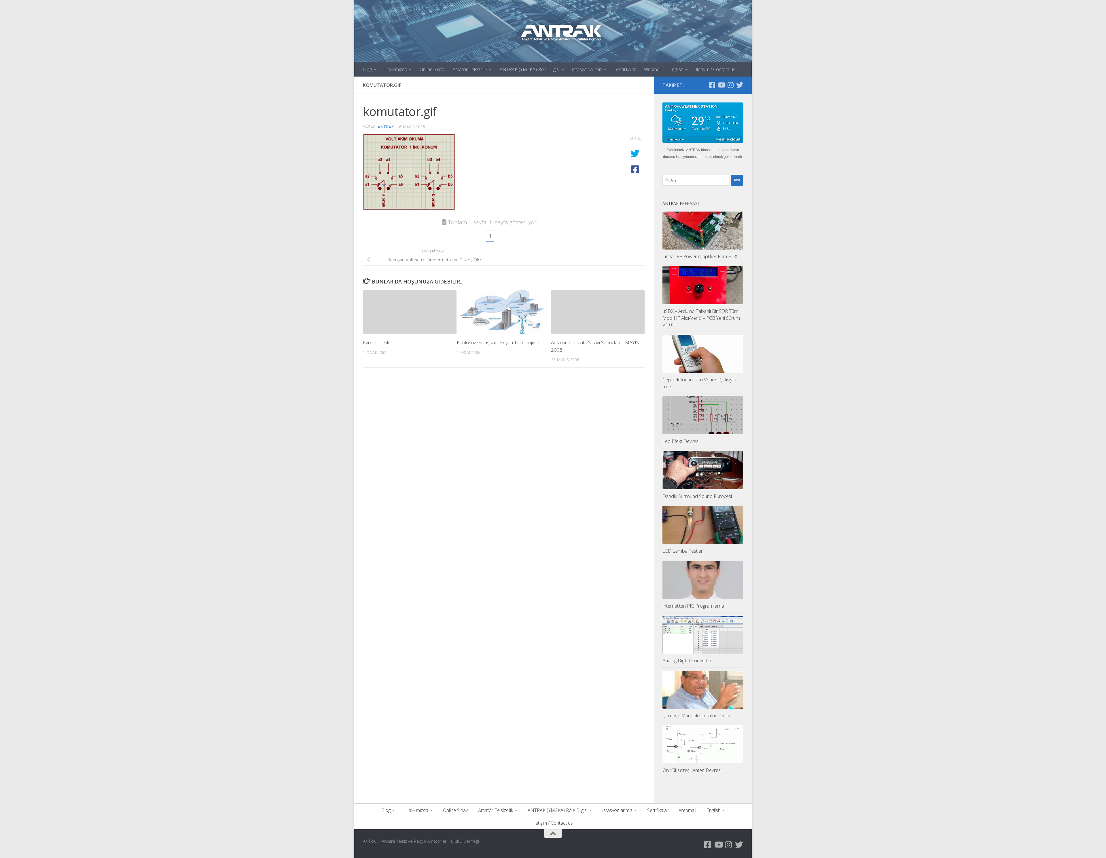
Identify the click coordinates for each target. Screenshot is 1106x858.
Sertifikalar (625, 69)
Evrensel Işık (376, 342)
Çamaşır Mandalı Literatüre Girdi (696, 715)
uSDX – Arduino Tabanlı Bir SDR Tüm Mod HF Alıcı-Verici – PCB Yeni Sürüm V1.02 (701, 318)
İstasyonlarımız (587, 69)
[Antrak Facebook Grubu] (712, 84)
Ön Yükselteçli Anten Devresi (691, 770)
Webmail (652, 69)
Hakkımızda (395, 69)
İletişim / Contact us (715, 69)
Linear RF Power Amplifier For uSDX (699, 256)
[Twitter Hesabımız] (739, 84)
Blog (367, 69)
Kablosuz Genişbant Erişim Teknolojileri (498, 342)
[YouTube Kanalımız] (721, 84)
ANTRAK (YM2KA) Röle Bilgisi (530, 69)
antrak (386, 127)
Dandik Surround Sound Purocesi (697, 496)
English (676, 69)
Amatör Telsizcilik (469, 69)
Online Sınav (432, 69)
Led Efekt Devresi (680, 441)
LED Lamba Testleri (683, 550)
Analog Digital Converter (687, 660)
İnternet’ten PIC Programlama (693, 605)
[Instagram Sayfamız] (730, 84)
